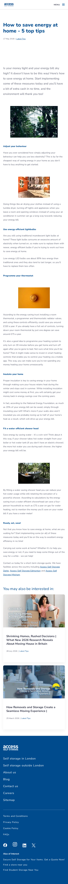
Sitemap (9, 800)
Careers (8, 793)
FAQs (6, 834)
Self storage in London (19, 758)
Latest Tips (21, 39)
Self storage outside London (23, 765)
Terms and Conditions (15, 816)
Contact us (10, 786)
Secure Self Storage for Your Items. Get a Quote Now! (34, 859)
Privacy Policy (11, 822)
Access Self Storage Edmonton (25, 570)
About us (9, 772)
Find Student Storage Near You (20, 869)
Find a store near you (15, 864)
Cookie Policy (10, 828)
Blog (6, 779)
